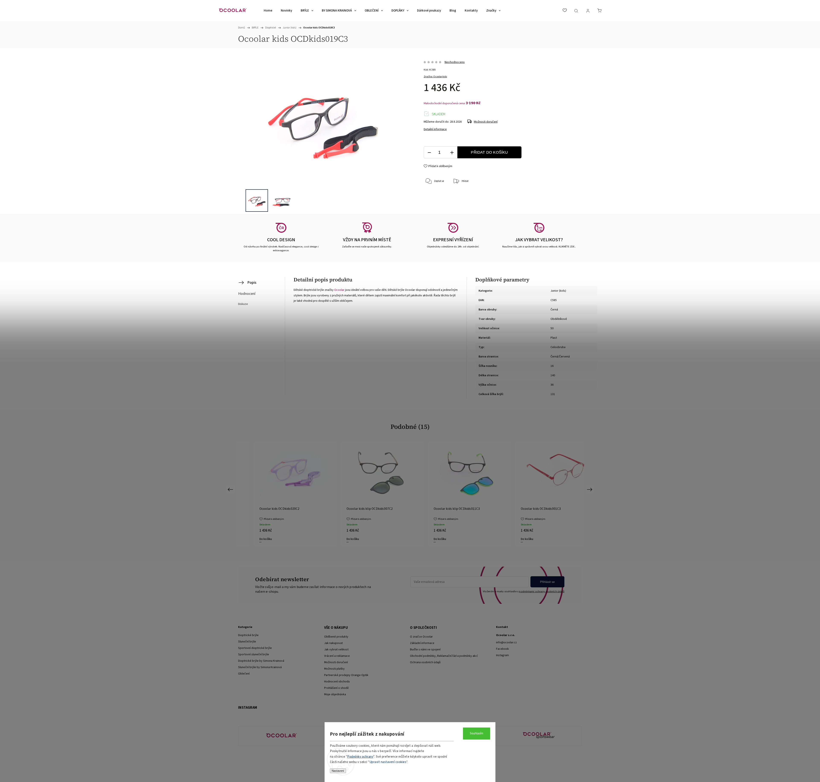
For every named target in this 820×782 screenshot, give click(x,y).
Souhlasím (476, 733)
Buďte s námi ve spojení (425, 649)
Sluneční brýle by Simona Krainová (260, 667)
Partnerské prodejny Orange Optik (346, 675)
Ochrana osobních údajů (425, 662)
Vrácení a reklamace (337, 656)
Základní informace (422, 643)
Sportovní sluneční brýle (253, 654)
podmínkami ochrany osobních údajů (541, 591)
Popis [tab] (251, 282)
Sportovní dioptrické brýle (255, 648)
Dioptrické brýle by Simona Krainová (261, 661)
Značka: (435, 76)
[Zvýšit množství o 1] (452, 152)
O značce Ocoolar (421, 637)
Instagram (502, 655)
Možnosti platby (334, 669)
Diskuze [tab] (243, 304)
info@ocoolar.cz (506, 642)
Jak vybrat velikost (336, 649)
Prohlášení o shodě (336, 688)
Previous (231, 489)
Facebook (502, 649)
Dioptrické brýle (248, 635)
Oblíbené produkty (336, 637)
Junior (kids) (558, 291)
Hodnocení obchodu (337, 681)
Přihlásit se (547, 582)
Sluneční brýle (247, 641)
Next (590, 489)
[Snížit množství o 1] (429, 152)
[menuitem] (268, 10)
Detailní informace (435, 129)
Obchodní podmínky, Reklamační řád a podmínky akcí (444, 656)
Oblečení (244, 674)
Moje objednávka (335, 694)
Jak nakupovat (333, 643)
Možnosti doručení (486, 122)
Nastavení (338, 770)
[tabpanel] (366, 494)
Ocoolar (339, 290)
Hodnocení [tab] (246, 293)
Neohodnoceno (455, 62)
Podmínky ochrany (360, 756)
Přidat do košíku (489, 152)
